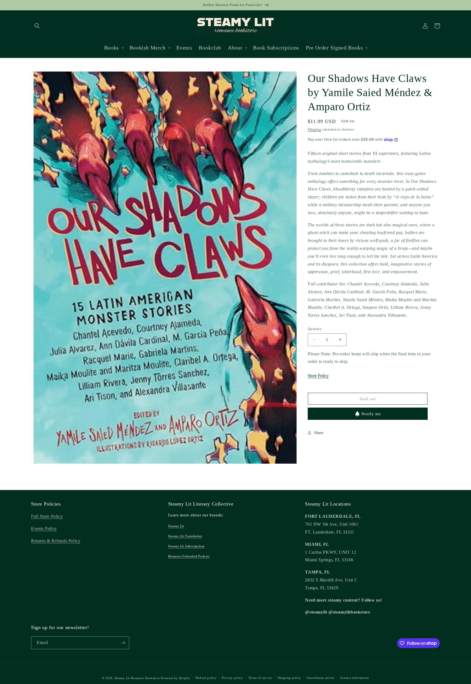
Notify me (371, 414)
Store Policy (318, 375)
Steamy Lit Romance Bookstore (137, 678)
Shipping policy (289, 677)
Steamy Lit (176, 526)
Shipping (314, 129)
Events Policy (44, 528)
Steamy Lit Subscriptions (186, 546)
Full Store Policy (47, 516)
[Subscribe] (123, 642)
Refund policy (206, 677)
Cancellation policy (320, 677)
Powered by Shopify (175, 678)
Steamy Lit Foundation (185, 536)
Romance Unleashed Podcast (189, 556)
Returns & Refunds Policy (55, 540)
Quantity (315, 329)
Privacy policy (232, 677)
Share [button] (319, 433)
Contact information (354, 677)
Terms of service (260, 677)
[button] (37, 26)
